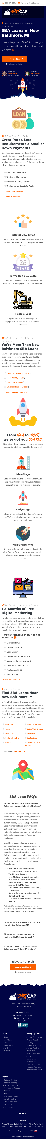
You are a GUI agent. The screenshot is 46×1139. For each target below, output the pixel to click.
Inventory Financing (33, 1067)
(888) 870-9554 (10, 3)
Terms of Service (7, 1124)
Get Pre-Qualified (13, 59)
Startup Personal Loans (35, 1037)
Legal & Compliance (10, 1096)
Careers (10, 1127)
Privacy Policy (33, 1124)
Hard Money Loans (15, 378)
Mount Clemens (34, 724)
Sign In (6, 1048)
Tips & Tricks (7, 1040)
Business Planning (10, 1083)
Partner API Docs (20, 1127)
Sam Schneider (12, 73)
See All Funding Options (16, 392)
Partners (6, 1051)
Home (5, 1037)
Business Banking (10, 1080)
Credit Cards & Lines (10, 1085)
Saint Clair (9, 733)
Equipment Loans (15, 382)
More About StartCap (15, 192)
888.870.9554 (24, 1013)
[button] (23, 806)
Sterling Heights (11, 738)
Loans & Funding (9, 1099)
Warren (7, 742)
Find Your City (14, 751)
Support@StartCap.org (30, 3)
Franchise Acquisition (34, 1070)
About (5, 1043)
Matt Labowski (35, 73)
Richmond (9, 724)
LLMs (29, 1127)
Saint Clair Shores (35, 729)
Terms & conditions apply (11, 679)
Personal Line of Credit (34, 1045)
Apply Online (8, 1045)
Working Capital (32, 1062)
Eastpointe (32, 738)
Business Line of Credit (17, 387)
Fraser (7, 729)
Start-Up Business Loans (18, 373)
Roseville (31, 733)
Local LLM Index (38, 1127)
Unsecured (30, 1051)
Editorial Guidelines (20, 1124)
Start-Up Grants (9, 1107)
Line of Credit (31, 1059)
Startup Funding (32, 1048)
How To (6, 1094)
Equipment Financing (34, 1064)
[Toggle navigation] (39, 12)
